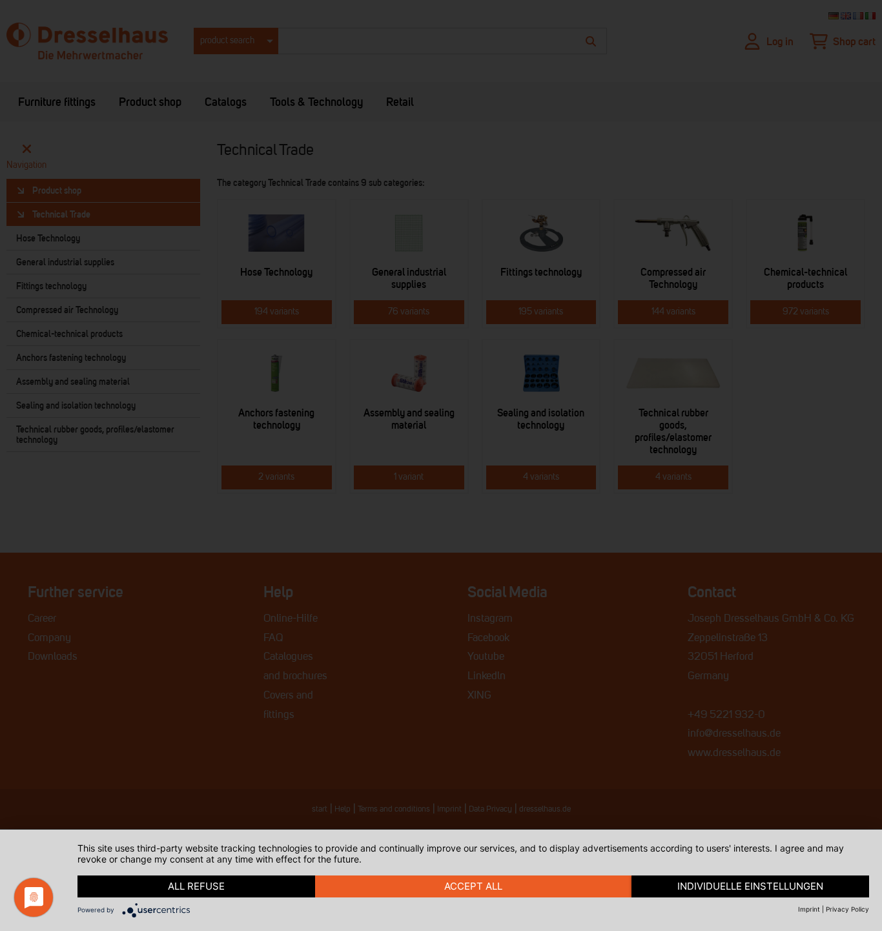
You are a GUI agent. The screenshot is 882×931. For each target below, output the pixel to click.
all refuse (196, 886)
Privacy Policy (847, 909)
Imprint (809, 909)
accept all (473, 886)
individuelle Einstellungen (750, 886)
